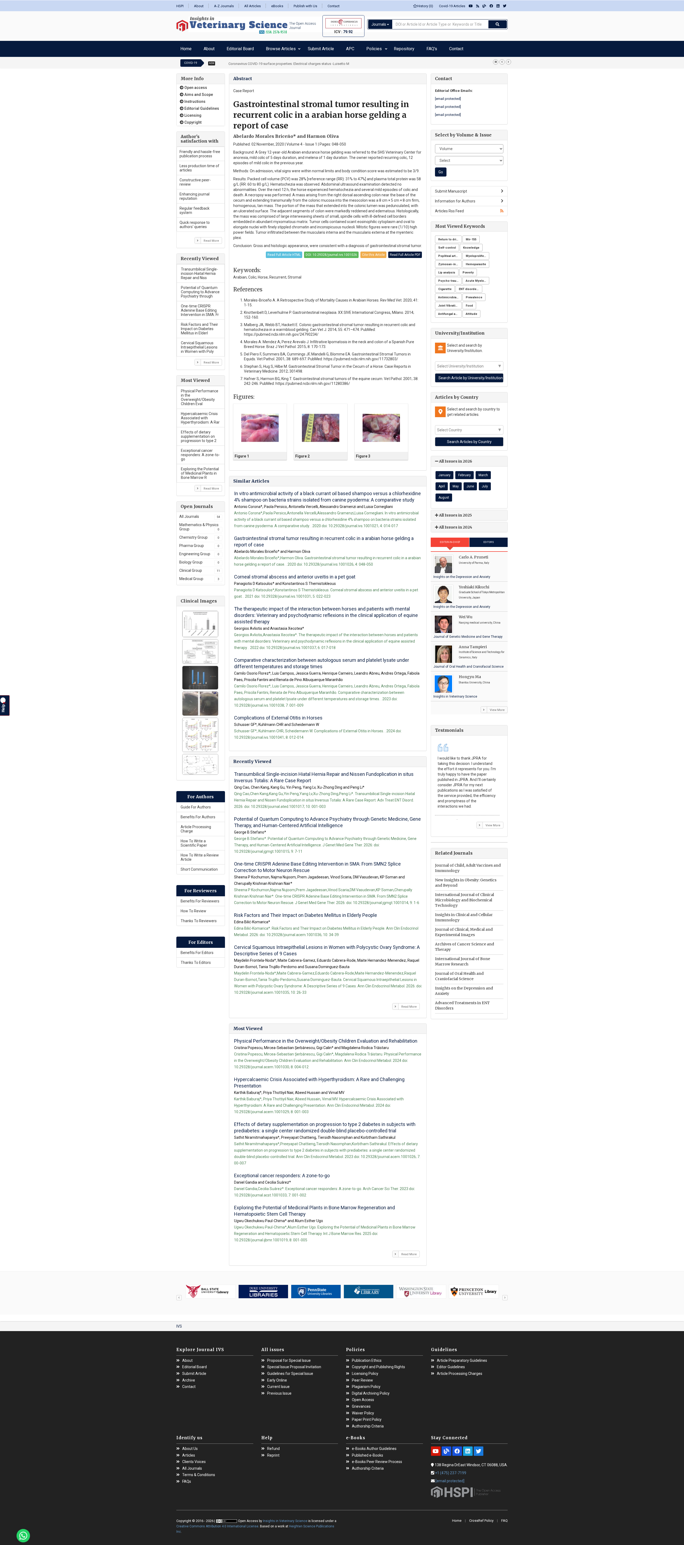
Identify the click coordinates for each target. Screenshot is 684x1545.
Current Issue (278, 1384)
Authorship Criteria (368, 1423)
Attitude (471, 311)
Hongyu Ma (470, 674)
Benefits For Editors (197, 950)
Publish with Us (305, 6)
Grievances (361, 1404)
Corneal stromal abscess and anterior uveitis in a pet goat (294, 574)
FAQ (504, 1518)
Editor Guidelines (451, 1364)
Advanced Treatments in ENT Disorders (462, 1003)
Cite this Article (373, 252)
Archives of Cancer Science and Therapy (464, 944)
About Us (190, 1446)
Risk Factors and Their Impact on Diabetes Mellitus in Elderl (199, 326)
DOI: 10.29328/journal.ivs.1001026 (331, 252)
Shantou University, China (474, 679)
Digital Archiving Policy (371, 1391)
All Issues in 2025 (455, 512)
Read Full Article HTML (284, 252)
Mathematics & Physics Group (199, 524)
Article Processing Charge (196, 826)
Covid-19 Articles (451, 6)
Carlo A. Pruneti (473, 554)
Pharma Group (199, 543)
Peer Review (362, 1377)
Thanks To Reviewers (199, 918)
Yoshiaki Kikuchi (474, 584)
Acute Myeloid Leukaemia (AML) (477, 278)
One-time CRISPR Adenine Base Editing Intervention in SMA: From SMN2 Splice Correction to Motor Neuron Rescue (317, 864)
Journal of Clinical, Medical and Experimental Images (464, 929)
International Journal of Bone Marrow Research (462, 959)
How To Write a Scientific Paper (194, 840)
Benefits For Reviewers (200, 898)
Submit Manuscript (451, 188)
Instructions (194, 99)
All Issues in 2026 (455, 458)
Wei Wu (465, 614)
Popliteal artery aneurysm (450, 253)
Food (469, 303)
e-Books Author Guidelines (374, 1446)
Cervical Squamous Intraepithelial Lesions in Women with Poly (199, 344)
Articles (188, 1452)
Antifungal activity (450, 311)
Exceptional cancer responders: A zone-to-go (200, 452)
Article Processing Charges (459, 1371)
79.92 (348, 32)
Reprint (273, 1452)
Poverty (468, 270)
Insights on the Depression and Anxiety (461, 574)
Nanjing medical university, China (479, 620)
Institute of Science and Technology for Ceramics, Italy (481, 652)
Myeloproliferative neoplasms (477, 253)
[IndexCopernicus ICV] (343, 23)
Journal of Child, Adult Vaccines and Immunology (468, 865)
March (483, 472)
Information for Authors (455, 198)
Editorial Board (222, 47)
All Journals (199, 514)
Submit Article (289, 47)
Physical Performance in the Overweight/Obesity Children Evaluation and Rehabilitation (325, 1038)
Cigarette (445, 286)
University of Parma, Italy (474, 560)
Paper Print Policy (367, 1417)
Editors (488, 539)
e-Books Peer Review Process (377, 1459)
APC (310, 47)
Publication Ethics (367, 1358)
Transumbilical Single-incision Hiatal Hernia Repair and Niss (199, 270)
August (443, 495)
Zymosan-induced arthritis (450, 261)
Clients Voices (194, 1459)
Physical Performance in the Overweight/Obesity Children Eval (199, 394)
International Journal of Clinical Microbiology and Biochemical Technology (464, 897)
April (441, 484)
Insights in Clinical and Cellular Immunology (464, 915)
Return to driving (450, 236)
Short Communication (199, 867)
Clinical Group (199, 568)
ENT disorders (469, 286)
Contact (334, 6)
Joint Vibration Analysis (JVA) (450, 303)
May (456, 484)
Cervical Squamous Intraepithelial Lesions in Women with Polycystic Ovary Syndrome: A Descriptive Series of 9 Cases (327, 948)
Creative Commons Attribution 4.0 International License (217, 1524)
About (199, 6)
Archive (188, 1377)
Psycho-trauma (449, 278)
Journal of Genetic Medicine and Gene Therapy (468, 634)
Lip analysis (446, 270)
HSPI (180, 6)
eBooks (277, 6)
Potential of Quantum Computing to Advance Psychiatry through (200, 289)
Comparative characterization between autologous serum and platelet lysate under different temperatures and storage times (321, 661)
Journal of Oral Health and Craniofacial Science (468, 664)
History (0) (425, 6)
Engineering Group (199, 551)
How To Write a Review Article (200, 854)
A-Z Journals (224, 6)
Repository (347, 47)
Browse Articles (253, 47)
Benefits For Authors (198, 814)
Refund (273, 1446)
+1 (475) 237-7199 (450, 1470)
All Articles (252, 6)
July (485, 484)
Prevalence (474, 294)
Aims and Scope (198, 92)
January (444, 472)
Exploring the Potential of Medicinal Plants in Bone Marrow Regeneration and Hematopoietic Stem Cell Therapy (314, 1208)
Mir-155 (471, 236)
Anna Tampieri (473, 644)
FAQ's (366, 47)
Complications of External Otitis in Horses (278, 715)
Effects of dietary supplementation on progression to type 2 (198, 433)
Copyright (192, 120)
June (470, 484)
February (464, 472)
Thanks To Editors (196, 960)
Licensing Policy (365, 1371)
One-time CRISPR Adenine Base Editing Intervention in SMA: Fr (200, 307)
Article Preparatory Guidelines (462, 1358)
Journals (379, 24)
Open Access (363, 1397)
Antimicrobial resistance (450, 294)
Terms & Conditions (198, 1472)
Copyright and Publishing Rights (378, 1364)
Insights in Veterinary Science (455, 694)
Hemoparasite (476, 261)
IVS (179, 1323)
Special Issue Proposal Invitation (294, 1364)
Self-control (447, 245)
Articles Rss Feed (449, 208)
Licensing (192, 113)
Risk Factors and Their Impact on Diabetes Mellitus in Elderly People (305, 912)
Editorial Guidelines (201, 106)
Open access (195, 85)
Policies (326, 47)
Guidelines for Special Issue (290, 1371)
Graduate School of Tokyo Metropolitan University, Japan (482, 592)
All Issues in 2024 (455, 524)
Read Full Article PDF (405, 252)
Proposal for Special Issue (289, 1358)
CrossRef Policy (481, 1518)
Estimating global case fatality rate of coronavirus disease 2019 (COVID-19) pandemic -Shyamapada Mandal (311, 61)
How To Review (193, 908)
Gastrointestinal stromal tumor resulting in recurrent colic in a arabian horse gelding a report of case (324, 539)
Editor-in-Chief (450, 539)
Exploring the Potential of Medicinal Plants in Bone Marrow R (200, 470)
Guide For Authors (196, 804)
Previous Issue (279, 1391)
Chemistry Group (199, 535)
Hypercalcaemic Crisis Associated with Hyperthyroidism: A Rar (200, 415)
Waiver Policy (363, 1410)
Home (184, 47)
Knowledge (471, 245)
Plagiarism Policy (366, 1384)
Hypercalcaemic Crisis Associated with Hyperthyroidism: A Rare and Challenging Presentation (319, 1080)
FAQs (186, 1479)
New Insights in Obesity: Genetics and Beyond (465, 880)
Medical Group (199, 576)
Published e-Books (367, 1452)
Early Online (277, 1377)
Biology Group (199, 559)
